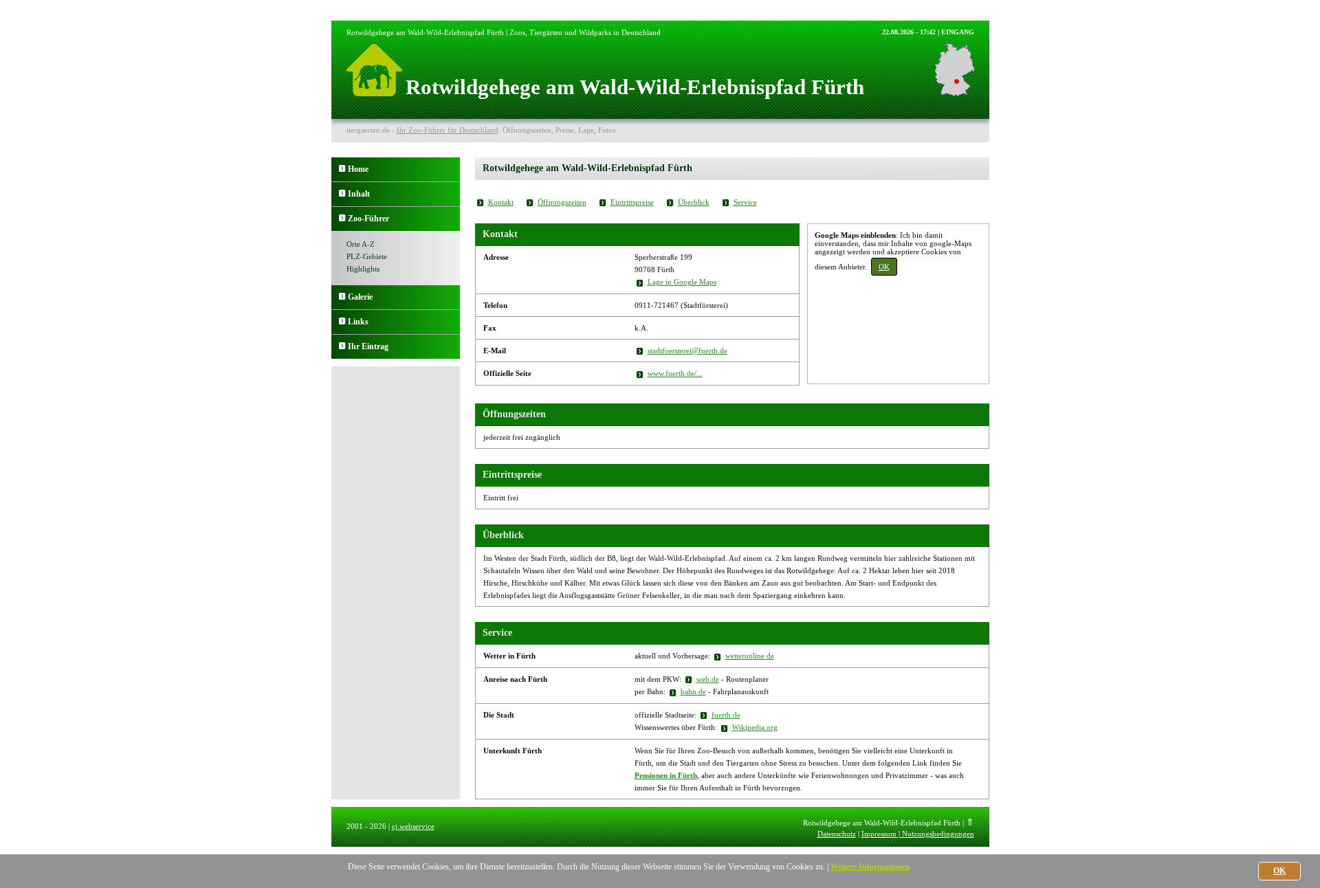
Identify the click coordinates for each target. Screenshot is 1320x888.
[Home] (342, 169)
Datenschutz (836, 834)
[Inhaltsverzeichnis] (342, 194)
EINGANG (957, 32)
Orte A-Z (360, 244)
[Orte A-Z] (342, 218)
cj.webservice (413, 826)
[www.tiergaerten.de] (374, 92)
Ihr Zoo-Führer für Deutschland (447, 130)
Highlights (363, 269)
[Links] (342, 321)
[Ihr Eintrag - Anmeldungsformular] (342, 346)
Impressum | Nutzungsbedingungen (917, 834)
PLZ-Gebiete (366, 256)
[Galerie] (342, 297)
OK (884, 267)
